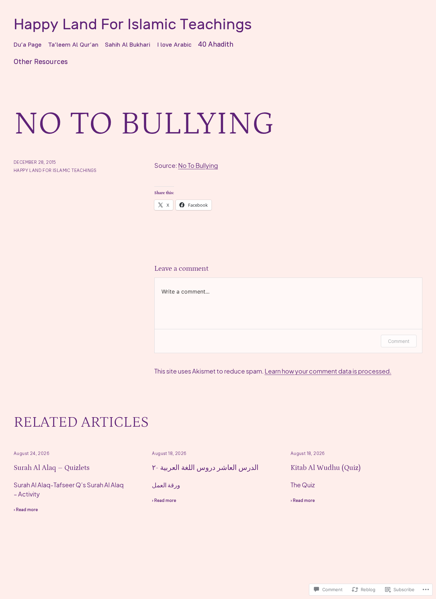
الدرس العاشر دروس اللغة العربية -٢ (205, 468)
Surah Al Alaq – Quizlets (52, 468)
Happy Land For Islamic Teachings (133, 24)
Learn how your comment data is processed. (328, 371)
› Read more (26, 510)
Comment (398, 341)
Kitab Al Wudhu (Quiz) (326, 468)
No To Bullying (198, 165)
